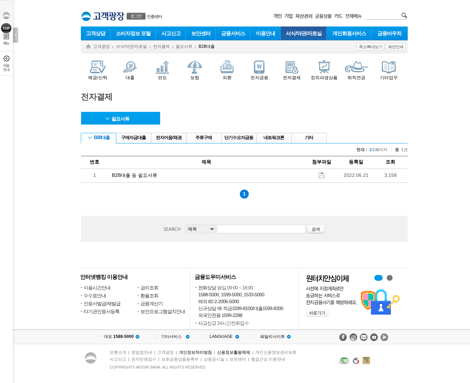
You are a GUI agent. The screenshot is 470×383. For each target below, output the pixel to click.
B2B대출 (102, 137)
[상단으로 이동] (6, 28)
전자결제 (161, 46)
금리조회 (149, 287)
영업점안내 (141, 352)
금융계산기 (151, 303)
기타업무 (389, 77)
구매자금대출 (133, 137)
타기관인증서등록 (101, 311)
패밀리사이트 (272, 336)
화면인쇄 (395, 46)
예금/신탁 (97, 77)
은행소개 (118, 352)
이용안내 (265, 33)
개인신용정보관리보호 (276, 352)
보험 (194, 77)
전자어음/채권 (169, 137)
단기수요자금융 (238, 137)
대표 (119, 336)
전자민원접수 (143, 359)
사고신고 (171, 33)
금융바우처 (389, 33)
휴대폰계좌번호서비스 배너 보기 (378, 278)
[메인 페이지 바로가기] (86, 16)
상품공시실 (214, 359)
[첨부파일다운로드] (321, 175)
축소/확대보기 (370, 46)
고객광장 (101, 46)
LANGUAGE (221, 336)
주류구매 (203, 137)
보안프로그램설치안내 (162, 311)
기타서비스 (171, 336)
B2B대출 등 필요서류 (134, 175)
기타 (309, 137)
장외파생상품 (324, 77)
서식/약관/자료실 (304, 33)
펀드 (162, 77)
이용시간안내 (97, 287)
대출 (130, 77)
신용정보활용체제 (233, 352)
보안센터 (201, 33)
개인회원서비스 (349, 33)
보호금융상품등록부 (180, 359)
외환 (227, 77)
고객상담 (95, 33)
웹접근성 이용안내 (268, 359)
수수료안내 (95, 295)
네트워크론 (274, 137)
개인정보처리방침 (195, 352)
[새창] (344, 360)
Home (88, 47)
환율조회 (149, 295)
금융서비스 (233, 33)
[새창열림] (343, 337)
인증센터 (154, 16)
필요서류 (184, 46)
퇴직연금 (356, 77)
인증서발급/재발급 (102, 303)
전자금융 (259, 77)
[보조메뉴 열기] (15, 35)
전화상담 (207, 287)
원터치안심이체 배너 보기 (390, 278)
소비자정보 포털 (133, 33)
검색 (174, 229)
